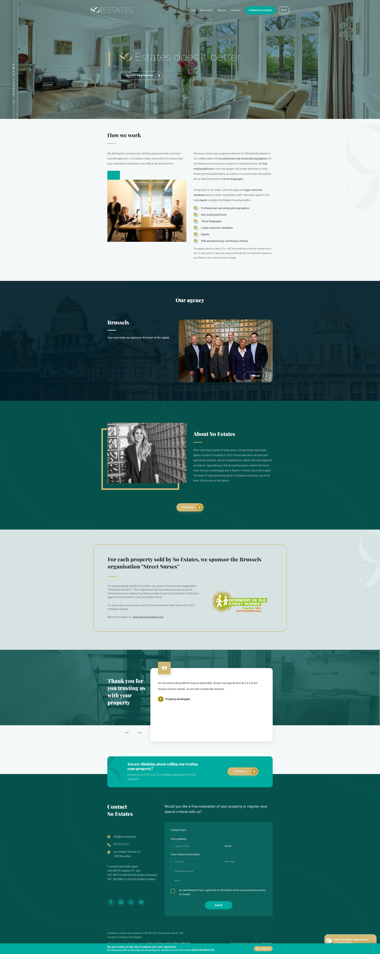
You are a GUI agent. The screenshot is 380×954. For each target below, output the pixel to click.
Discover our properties (140, 75)
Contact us (236, 10)
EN (282, 10)
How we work (206, 10)
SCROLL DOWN (13, 80)
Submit (219, 905)
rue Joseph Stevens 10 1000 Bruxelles (127, 854)
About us (221, 10)
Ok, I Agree (263, 948)
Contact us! (188, 507)
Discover (255, 375)
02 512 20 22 (121, 844)
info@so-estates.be (125, 836)
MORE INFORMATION (203, 950)
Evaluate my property (260, 10)
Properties (190, 10)
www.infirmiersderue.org (148, 617)
